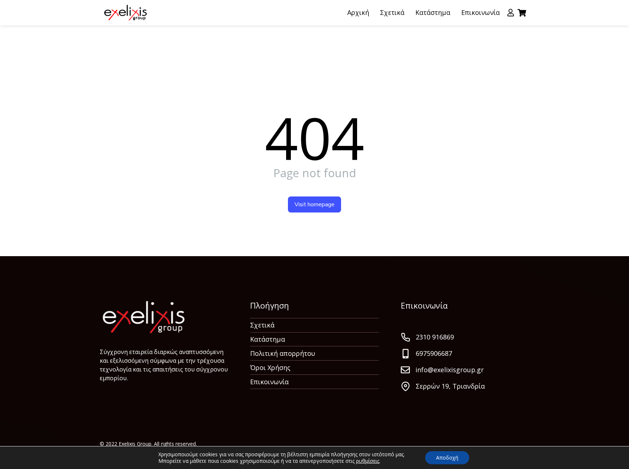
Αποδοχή (447, 457)
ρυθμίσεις (367, 461)
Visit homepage (314, 204)
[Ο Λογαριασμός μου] (510, 12)
